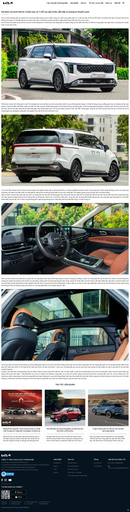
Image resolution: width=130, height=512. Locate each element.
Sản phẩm (74, 3)
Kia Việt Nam (98, 466)
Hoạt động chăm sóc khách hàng (77, 475)
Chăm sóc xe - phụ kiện (75, 472)
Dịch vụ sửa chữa (73, 469)
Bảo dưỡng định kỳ (73, 466)
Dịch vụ (108, 3)
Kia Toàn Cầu (98, 463)
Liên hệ (117, 3)
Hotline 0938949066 (116, 463)
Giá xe (83, 3)
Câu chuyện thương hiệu (57, 3)
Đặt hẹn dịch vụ (72, 463)
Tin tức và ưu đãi (96, 3)
